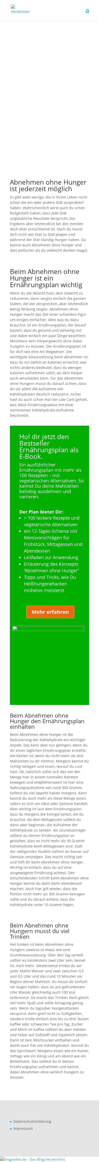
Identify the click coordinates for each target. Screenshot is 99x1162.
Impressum (23, 1128)
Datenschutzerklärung (32, 1121)
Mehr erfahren (50, 611)
